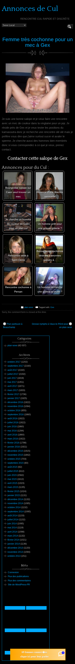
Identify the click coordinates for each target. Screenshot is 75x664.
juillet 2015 (12, 471)
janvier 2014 (13, 544)
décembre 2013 (15, 548)
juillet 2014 (12, 519)
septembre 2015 (15, 463)
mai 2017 (12, 382)
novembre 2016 (15, 406)
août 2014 (12, 515)
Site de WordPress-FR (19, 584)
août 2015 (12, 467)
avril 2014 (12, 532)
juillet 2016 (12, 422)
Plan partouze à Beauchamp (12, 326)
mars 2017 (12, 390)
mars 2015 (12, 487)
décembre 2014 (15, 499)
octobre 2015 (14, 459)
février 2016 (13, 442)
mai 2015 (12, 479)
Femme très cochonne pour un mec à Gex (37, 42)
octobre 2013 (14, 556)
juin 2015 (12, 475)
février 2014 (13, 540)
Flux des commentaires (19, 580)
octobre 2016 (14, 410)
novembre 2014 (15, 503)
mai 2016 (12, 430)
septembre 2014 (15, 511)
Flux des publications (18, 576)
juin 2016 (12, 426)
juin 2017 (12, 378)
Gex (52, 307)
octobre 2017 (14, 362)
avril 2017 (12, 386)
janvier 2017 (13, 398)
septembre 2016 (15, 414)
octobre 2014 (14, 507)
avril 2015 (12, 483)
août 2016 (12, 418)
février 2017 (13, 394)
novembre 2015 (15, 455)
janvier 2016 (13, 446)
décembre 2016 (15, 402)
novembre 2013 (15, 552)
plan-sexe (28, 307)
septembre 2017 (15, 366)
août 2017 (12, 370)
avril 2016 (12, 434)
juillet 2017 (12, 374)
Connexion (13, 572)
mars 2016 (12, 438)
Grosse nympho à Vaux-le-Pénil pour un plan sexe (52, 326)
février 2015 (13, 491)
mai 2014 (12, 527)
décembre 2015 (15, 451)
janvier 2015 (13, 495)
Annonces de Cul (30, 9)
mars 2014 (12, 536)
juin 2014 (12, 523)
